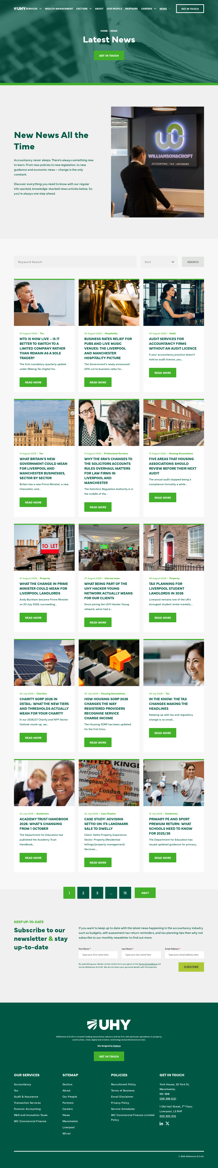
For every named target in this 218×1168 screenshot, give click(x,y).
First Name (85, 948)
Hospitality (111, 333)
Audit (172, 333)
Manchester (70, 1121)
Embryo (117, 1045)
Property (45, 578)
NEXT (145, 893)
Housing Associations (181, 453)
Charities (41, 693)
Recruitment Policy (123, 1084)
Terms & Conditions (148, 964)
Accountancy (22, 1084)
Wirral (67, 1133)
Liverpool (69, 1127)
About (99, 8)
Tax (42, 333)
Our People (114, 8)
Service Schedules (123, 1109)
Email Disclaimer (122, 1096)
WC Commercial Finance (30, 1121)
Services (32, 8)
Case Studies (108, 813)
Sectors (82, 8)
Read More (33, 382)
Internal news (112, 578)
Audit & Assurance (26, 1096)
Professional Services (116, 453)
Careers (146, 8)
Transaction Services (27, 1102)
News (163, 8)
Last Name (128, 948)
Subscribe (191, 967)
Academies (42, 813)
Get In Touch (190, 8)
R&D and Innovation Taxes (31, 1115)
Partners (131, 8)
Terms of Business (123, 1090)
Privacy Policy (120, 1102)
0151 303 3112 (168, 1116)
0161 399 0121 (168, 1098)
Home (104, 30)
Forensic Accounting (27, 1109)
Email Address (172, 948)
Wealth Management (59, 8)
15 (125, 892)
